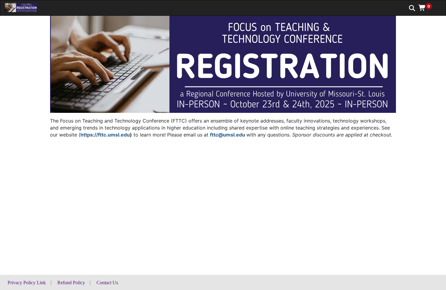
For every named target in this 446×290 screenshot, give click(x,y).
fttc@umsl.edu (227, 135)
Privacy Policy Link (27, 282)
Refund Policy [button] (71, 282)
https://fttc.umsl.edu (105, 135)
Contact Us (107, 282)
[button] (427, 7)
